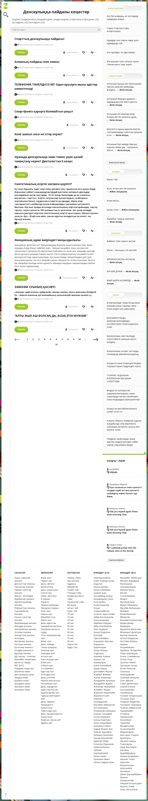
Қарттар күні (47, 671)
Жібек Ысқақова (118, 191)
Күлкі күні (46, 611)
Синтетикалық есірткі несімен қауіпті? (43, 184)
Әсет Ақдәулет (101, 629)
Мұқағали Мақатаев (130, 629)
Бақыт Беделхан (102, 632)
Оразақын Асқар (128, 665)
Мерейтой (72, 586)
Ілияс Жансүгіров (129, 789)
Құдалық (71, 583)
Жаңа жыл (46, 577)
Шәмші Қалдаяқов (129, 756)
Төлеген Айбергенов (130, 707)
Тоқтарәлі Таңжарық (130, 704)
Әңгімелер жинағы (24, 641)
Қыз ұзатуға (73, 580)
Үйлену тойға (74, 577)
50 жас (70, 626)
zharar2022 (73, 175)
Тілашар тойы (74, 592)
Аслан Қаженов (101, 605)
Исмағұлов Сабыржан (105, 710)
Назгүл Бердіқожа (129, 638)
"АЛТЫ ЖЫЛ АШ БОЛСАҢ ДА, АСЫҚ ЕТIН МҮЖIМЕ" (50, 316)
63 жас (70, 635)
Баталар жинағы (22, 644)
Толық (21, 52)
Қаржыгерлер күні (50, 692)
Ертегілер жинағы (23, 647)
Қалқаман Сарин (102, 726)
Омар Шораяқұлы (129, 653)
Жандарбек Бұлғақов (104, 680)
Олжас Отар (126, 659)
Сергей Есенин (127, 686)
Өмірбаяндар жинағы (25, 623)
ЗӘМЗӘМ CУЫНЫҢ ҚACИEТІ (35, 287)
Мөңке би (125, 617)
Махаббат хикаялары (25, 659)
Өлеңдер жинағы (23, 626)
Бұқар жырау (100, 668)
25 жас (70, 617)
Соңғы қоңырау (49, 647)
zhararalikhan (72, 52)
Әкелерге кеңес (22, 686)
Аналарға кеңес (22, 689)
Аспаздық (19, 638)
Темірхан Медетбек (130, 701)
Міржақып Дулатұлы (130, 632)
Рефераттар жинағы (24, 608)
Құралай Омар (101, 741)
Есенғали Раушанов (104, 744)
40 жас (70, 623)
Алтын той (72, 608)
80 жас (70, 641)
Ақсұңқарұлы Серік (103, 599)
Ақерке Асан (100, 592)
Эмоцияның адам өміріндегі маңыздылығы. (47, 240)
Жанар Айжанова (102, 677)
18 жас (70, 614)
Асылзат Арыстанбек (104, 614)
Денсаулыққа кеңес (24, 674)
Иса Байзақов (101, 707)
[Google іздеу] (5, 14)
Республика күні (49, 683)
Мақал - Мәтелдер (23, 596)
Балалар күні (47, 650)
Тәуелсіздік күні (49, 710)
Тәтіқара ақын (127, 698)
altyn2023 (74, 125)
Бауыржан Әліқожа (103, 641)
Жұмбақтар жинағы (24, 599)
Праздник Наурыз (50, 608)
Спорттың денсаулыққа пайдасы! (39, 39)
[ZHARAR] (5, 5)
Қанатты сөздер (22, 662)
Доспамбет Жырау (103, 671)
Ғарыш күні (46, 614)
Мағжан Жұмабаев (129, 580)
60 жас (70, 632)
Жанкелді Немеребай (104, 686)
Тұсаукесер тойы (75, 602)
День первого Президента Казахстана (48, 704)
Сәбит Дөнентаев (129, 683)
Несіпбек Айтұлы (128, 641)
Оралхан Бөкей (128, 662)
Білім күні (46, 662)
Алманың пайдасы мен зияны (36, 62)
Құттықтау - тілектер (24, 656)
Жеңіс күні (46, 641)
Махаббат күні (48, 617)
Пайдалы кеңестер (24, 668)
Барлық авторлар (117, 163)
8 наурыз (45, 599)
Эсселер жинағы (22, 632)
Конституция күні (50, 659)
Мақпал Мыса (127, 589)
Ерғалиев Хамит (102, 759)
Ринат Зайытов (127, 668)
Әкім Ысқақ (125, 89)
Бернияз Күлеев (102, 656)
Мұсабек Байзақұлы (130, 608)
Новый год (46, 580)
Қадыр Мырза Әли (103, 729)
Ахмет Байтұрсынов (104, 580)
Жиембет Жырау (102, 689)
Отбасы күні (47, 665)
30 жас (70, 620)
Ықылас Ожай (127, 786)
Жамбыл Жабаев (102, 674)
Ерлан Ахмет (100, 756)
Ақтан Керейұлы (102, 589)
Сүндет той (73, 589)
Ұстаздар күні (48, 674)
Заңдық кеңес (21, 677)
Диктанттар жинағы (24, 583)
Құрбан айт (46, 723)
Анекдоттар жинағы (24, 635)
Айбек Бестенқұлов (103, 617)
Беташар (71, 605)
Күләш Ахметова (102, 719)
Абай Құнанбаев (102, 577)
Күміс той (72, 611)
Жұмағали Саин (101, 695)
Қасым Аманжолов (103, 738)
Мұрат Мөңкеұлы (129, 605)
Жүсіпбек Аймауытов (104, 704)
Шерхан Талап (127, 759)
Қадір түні (72, 647)
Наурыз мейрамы (50, 605)
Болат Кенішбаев (102, 665)
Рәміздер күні (48, 653)
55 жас (70, 629)
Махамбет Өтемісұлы (131, 577)
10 (79, 339)
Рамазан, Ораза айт (51, 719)
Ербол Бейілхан (101, 747)
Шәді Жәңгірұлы (128, 747)
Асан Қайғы (100, 602)
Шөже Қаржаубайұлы (131, 774)
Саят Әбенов (126, 680)
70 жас (70, 638)
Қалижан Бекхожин (103, 735)
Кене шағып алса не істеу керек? (38, 134)
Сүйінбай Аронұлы (129, 677)
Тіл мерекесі (47, 668)
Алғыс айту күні (49, 596)
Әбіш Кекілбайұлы (103, 626)
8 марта (45, 602)
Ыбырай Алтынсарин (131, 783)
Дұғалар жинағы (22, 653)
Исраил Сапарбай (103, 713)
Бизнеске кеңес (22, 671)
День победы (47, 644)
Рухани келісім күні (50, 680)
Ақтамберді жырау (103, 596)
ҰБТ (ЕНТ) (19, 665)
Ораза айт (72, 644)
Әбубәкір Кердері (102, 623)
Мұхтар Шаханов (128, 635)
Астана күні (47, 656)
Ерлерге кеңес (21, 680)
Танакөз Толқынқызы (131, 695)
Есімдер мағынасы (23, 650)
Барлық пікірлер (116, 560)
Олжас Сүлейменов (130, 656)
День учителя (48, 677)
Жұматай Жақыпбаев (104, 692)
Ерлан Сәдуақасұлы (104, 762)
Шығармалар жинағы (25, 629)
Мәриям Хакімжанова (131, 620)
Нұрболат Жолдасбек (130, 650)
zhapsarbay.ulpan (70, 278)
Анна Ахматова (101, 620)
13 (56, 344)
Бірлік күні (46, 620)
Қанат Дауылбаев (103, 723)
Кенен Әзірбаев (102, 716)
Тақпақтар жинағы (24, 586)
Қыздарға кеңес (22, 683)
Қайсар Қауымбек (103, 732)
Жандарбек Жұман (103, 683)
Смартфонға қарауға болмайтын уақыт (43, 111)
